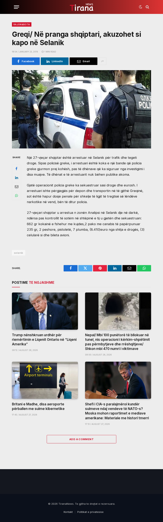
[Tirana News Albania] (81, 7)
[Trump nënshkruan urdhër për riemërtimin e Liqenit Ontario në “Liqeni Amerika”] (45, 311)
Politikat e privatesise (90, 511)
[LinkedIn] (16, 177)
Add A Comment (81, 439)
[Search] (147, 7)
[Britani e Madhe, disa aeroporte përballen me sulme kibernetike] (45, 380)
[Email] (16, 186)
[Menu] (16, 7)
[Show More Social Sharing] (102, 61)
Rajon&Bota (22, 24)
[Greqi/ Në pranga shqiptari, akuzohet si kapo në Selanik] (81, 109)
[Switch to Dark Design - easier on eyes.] (140, 7)
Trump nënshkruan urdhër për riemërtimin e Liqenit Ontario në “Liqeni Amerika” (44, 339)
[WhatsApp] (16, 195)
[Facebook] (16, 168)
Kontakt (68, 511)
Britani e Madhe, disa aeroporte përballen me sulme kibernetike (38, 406)
